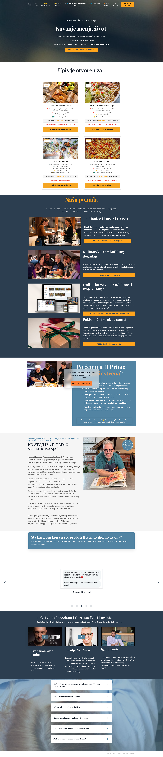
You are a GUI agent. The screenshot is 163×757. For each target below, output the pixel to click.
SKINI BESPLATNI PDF (81, 383)
